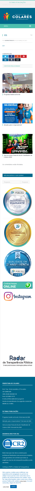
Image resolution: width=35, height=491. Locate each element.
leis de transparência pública (20, 460)
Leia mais (23, 481)
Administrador (9, 40)
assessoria (23, 455)
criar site (14, 453)
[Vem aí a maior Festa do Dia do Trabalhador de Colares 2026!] (17, 144)
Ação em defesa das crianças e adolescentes (17, 4)
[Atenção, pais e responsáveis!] (17, 113)
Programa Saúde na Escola (12, 94)
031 (3, 46)
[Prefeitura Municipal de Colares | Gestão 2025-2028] (17, 16)
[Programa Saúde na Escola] (17, 83)
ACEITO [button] (13, 486)
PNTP (10, 467)
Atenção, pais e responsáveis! (13, 125)
